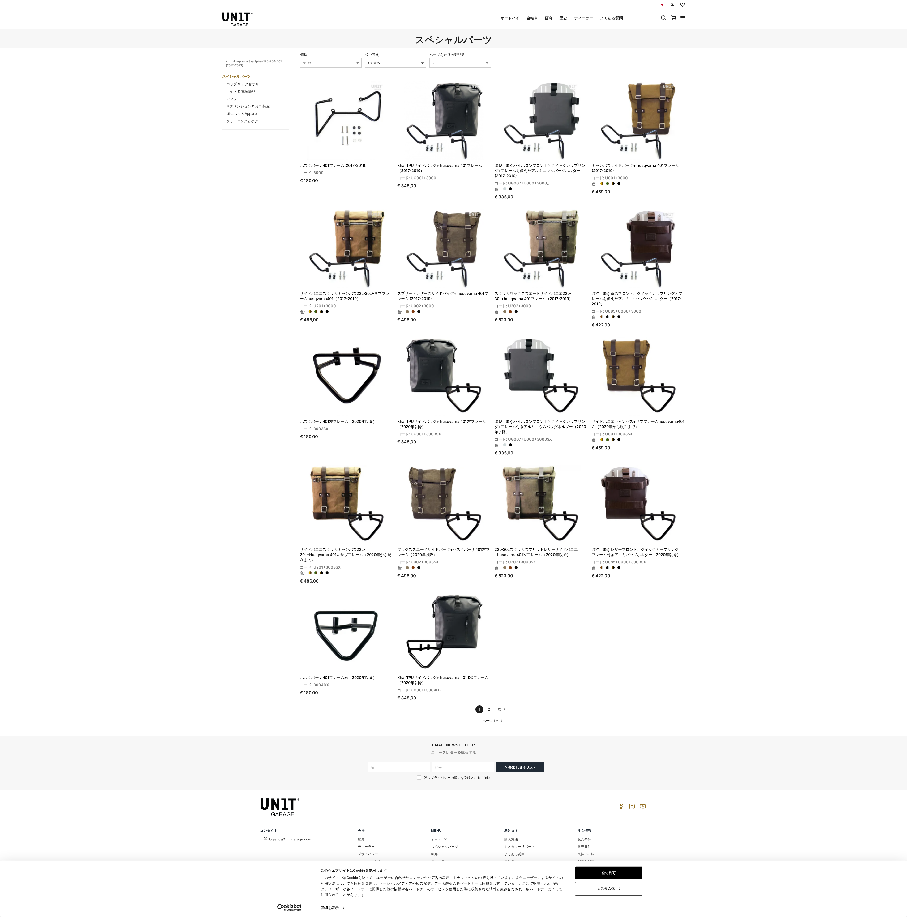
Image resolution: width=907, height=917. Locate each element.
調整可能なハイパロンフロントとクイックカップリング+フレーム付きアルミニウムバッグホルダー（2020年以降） (540, 426)
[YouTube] (642, 807)
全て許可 (609, 873)
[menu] (683, 18)
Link (486, 778)
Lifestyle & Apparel (242, 113)
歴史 (563, 18)
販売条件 (584, 839)
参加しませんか (521, 767)
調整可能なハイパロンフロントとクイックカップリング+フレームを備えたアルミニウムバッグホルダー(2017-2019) (540, 170)
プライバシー (368, 854)
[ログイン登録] (672, 4)
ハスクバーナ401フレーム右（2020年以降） (338, 677)
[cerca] (663, 18)
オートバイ (510, 18)
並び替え (372, 54)
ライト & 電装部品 (240, 91)
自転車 (532, 18)
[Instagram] (631, 807)
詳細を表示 (330, 908)
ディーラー (583, 18)
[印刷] (376, 88)
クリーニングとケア (242, 121)
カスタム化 (606, 888)
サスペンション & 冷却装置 (248, 106)
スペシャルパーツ (236, 76)
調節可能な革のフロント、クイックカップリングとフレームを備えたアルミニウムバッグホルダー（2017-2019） (637, 298)
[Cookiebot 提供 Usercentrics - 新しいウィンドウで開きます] (289, 907)
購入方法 (511, 839)
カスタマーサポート (519, 846)
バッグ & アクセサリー (244, 84)
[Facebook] (620, 807)
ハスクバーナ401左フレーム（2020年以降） (338, 421)
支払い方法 (586, 854)
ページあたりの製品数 (447, 54)
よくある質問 (611, 18)
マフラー (233, 99)
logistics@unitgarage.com (290, 839)
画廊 (548, 18)
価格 (303, 54)
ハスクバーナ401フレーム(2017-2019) (333, 165)
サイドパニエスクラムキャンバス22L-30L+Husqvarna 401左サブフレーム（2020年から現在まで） (345, 554)
